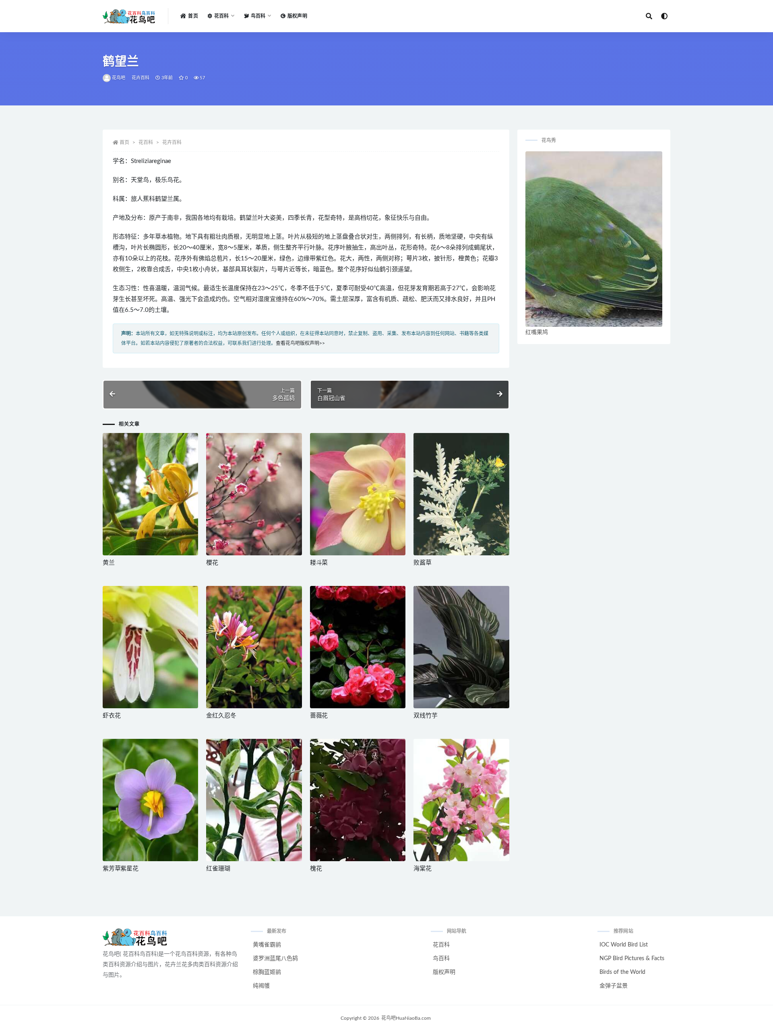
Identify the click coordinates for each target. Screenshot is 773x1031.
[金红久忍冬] (254, 647)
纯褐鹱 (261, 986)
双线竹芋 (425, 716)
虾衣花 (111, 716)
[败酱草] (461, 494)
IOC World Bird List (623, 945)
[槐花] (357, 800)
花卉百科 (141, 78)
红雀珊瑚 (218, 869)
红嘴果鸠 (536, 332)
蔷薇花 (319, 716)
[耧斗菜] (357, 494)
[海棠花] (461, 800)
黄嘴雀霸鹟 (267, 945)
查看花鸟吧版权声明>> (300, 343)
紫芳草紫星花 (120, 869)
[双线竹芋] (461, 647)
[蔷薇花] (357, 647)
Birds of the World (622, 972)
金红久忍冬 (221, 716)
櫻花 (212, 563)
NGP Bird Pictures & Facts (631, 958)
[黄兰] (150, 494)
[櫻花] (254, 494)
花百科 (145, 142)
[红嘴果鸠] (593, 239)
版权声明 (297, 16)
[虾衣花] (150, 647)
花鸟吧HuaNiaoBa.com (406, 1018)
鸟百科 (441, 958)
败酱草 (422, 563)
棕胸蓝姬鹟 (267, 972)
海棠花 (422, 869)
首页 (193, 16)
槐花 (316, 869)
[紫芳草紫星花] (150, 800)
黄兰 (109, 563)
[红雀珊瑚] (254, 800)
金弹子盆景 (613, 986)
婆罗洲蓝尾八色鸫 (275, 958)
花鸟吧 (119, 78)
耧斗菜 (319, 563)
